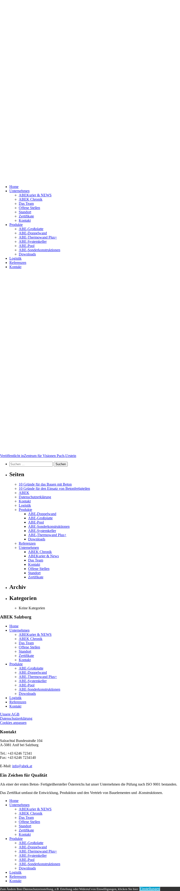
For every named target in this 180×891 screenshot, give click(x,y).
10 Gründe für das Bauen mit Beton (45, 484)
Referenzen (17, 263)
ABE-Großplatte (31, 229)
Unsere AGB (9, 714)
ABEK (24, 493)
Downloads (27, 254)
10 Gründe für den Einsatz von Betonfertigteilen (54, 488)
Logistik (15, 258)
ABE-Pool (26, 246)
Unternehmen (19, 191)
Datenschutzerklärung (35, 497)
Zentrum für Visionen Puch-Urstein (38, 456)
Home (14, 187)
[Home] (90, 90)
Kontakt (25, 220)
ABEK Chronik (30, 199)
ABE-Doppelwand (33, 233)
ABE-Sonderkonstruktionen (39, 250)
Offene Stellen (29, 208)
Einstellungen (150, 889)
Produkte (16, 225)
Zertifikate (26, 216)
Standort (25, 212)
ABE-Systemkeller (33, 241)
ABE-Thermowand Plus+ (38, 237)
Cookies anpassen (13, 723)
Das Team (26, 204)
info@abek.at (22, 766)
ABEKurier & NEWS (35, 195)
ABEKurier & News (43, 556)
